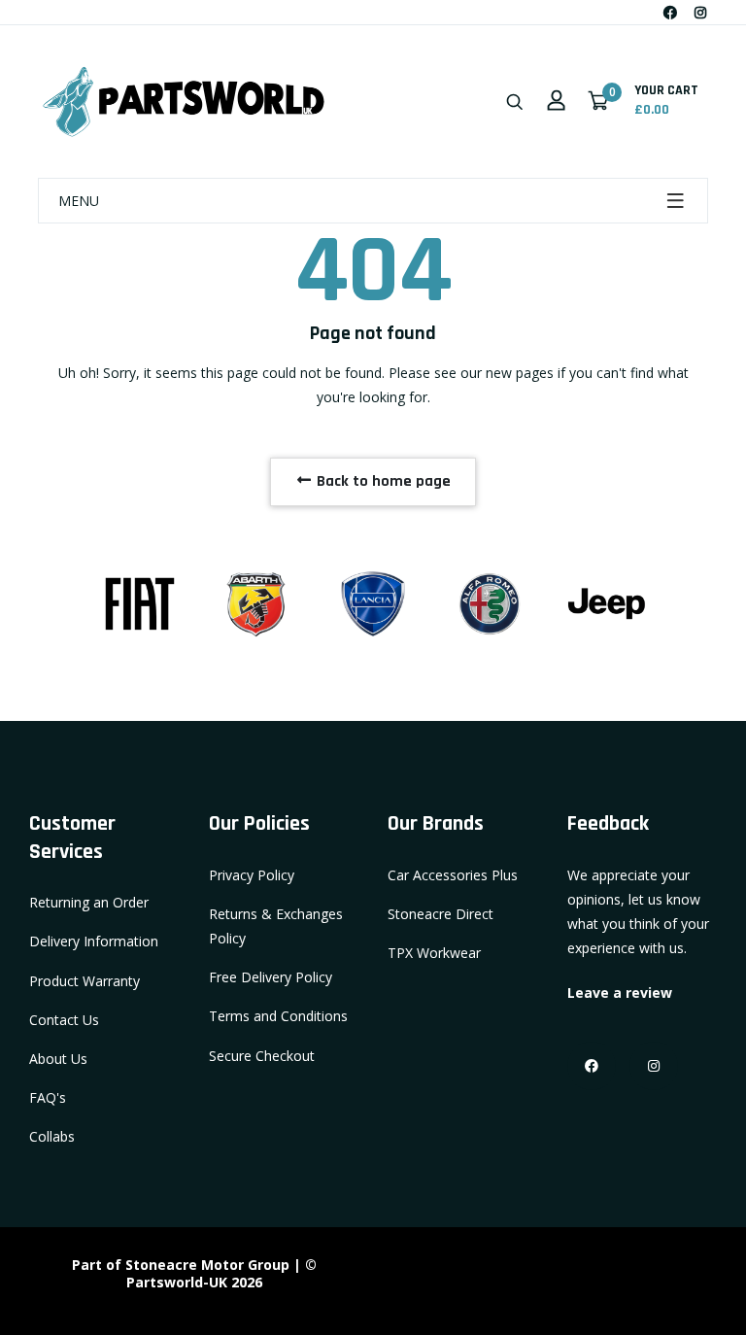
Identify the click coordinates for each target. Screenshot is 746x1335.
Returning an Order (89, 902)
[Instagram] (700, 12)
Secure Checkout (262, 1055)
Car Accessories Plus (453, 875)
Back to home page (382, 481)
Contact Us (64, 1019)
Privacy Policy (251, 875)
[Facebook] (670, 12)
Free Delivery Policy (270, 977)
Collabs (52, 1136)
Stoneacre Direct (440, 914)
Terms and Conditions (278, 1016)
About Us (58, 1058)
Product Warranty (84, 981)
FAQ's (47, 1097)
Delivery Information (93, 941)
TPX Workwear (434, 952)
